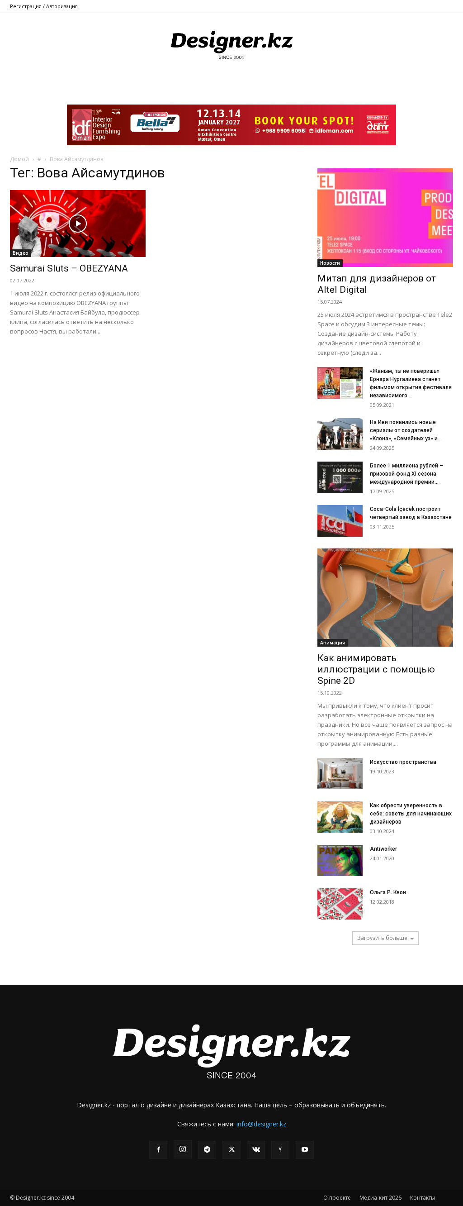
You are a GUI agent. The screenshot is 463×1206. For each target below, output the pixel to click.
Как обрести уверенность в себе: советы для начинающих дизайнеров (411, 813)
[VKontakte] (256, 1150)
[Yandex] (280, 1150)
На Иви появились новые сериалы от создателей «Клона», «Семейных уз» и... (406, 430)
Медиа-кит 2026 (380, 1197)
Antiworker (383, 849)
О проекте (337, 1197)
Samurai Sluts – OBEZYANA (69, 268)
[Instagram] (183, 1149)
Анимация (332, 642)
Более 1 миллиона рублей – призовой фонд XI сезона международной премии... (406, 473)
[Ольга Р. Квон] (340, 904)
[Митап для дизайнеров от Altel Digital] (385, 217)
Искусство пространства (403, 762)
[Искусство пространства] (340, 773)
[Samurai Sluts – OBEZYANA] (78, 223)
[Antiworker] (340, 860)
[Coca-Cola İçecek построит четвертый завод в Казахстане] (340, 521)
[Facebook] (158, 1150)
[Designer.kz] (231, 43)
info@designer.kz (261, 1124)
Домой (19, 159)
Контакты (422, 1197)
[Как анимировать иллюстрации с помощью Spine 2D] (385, 597)
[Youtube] (305, 1150)
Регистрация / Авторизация (44, 6)
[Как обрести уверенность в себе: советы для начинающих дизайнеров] (340, 817)
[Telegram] (207, 1150)
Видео (20, 253)
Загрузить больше (382, 938)
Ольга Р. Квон (388, 892)
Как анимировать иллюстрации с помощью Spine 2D (376, 669)
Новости (330, 263)
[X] (231, 1150)
